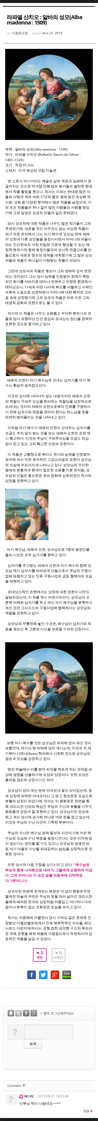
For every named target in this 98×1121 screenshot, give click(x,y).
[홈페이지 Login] (11, 1014)
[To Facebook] (31, 972)
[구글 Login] (33, 1014)
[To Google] (55, 972)
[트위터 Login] (18, 1014)
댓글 (87, 1111)
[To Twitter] (43, 972)
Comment (16, 1086)
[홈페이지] (21, 1096)
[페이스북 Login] (26, 1014)
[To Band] (67, 972)
